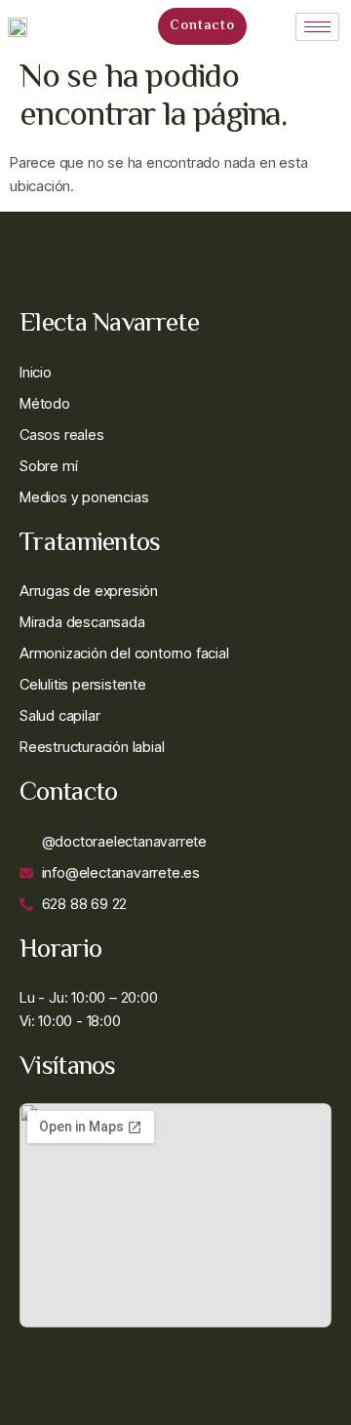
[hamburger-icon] (317, 27)
